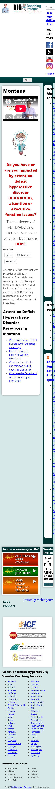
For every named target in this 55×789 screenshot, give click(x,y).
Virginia (34, 743)
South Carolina (37, 725)
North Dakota (37, 705)
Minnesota (12, 749)
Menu (27, 80)
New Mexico (36, 696)
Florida (11, 708)
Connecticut (13, 699)
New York (35, 699)
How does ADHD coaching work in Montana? (19, 354)
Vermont (35, 740)
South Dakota (37, 728)
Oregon (34, 713)
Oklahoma (35, 711)
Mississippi (12, 752)
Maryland (12, 740)
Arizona (11, 687)
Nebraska (35, 684)
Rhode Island (36, 722)
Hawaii (11, 713)
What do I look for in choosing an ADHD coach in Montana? (20, 365)
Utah (33, 737)
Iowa (10, 725)
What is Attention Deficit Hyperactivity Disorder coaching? (23, 343)
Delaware (12, 702)
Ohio (33, 708)
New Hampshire (38, 690)
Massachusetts (14, 743)
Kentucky (12, 731)
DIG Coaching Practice (21, 787)
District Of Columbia (17, 705)
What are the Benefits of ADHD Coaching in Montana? (23, 377)
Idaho (10, 717)
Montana (35, 681)
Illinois (10, 720)
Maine (10, 737)
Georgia (11, 711)
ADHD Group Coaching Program (22, 585)
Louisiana (12, 734)
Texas (33, 734)
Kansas (11, 728)
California (12, 693)
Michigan (12, 746)
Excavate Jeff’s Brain (23, 571)
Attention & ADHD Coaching (24, 559)
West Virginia (36, 749)
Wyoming (35, 755)
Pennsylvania (37, 717)
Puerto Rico (36, 720)
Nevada (34, 687)
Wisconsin (35, 752)
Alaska (10, 684)
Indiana (11, 722)
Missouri (11, 755)
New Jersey (35, 693)
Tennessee (35, 731)
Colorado (12, 696)
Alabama (12, 681)
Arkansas (12, 690)
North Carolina (37, 702)
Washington (36, 746)
